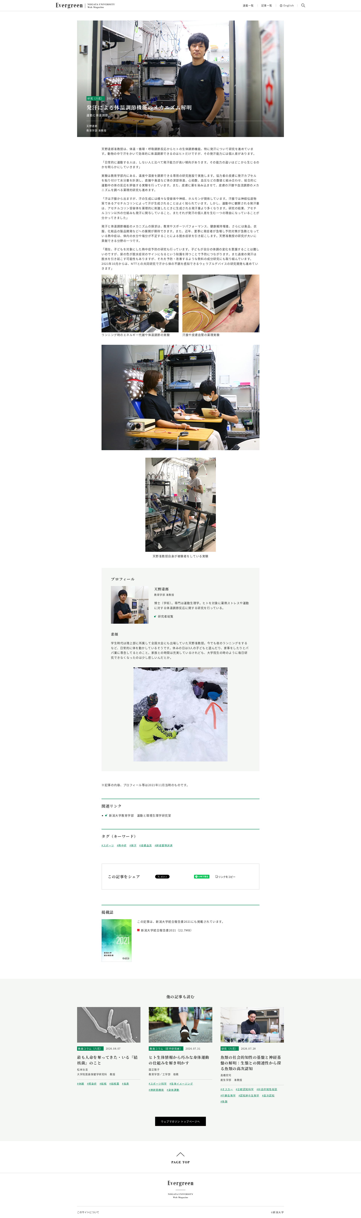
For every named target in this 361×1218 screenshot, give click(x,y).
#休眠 (80, 1083)
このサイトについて (88, 1212)
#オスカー (227, 1089)
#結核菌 (114, 1083)
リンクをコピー (226, 876)
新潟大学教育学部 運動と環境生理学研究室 (140, 815)
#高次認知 (268, 1095)
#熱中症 (122, 845)
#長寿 (125, 1083)
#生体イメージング (181, 1083)
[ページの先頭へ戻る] (180, 1157)
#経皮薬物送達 (164, 845)
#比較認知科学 (245, 1089)
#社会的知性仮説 (267, 1089)
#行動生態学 (228, 1095)
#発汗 (133, 845)
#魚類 (224, 1101)
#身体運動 (173, 1090)
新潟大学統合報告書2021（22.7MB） (167, 930)
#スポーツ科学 (158, 1083)
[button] (303, 5)
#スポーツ (108, 845)
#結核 (103, 1083)
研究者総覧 (166, 616)
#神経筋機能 (156, 1090)
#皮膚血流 (145, 845)
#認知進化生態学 (249, 1095)
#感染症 (92, 1083)
